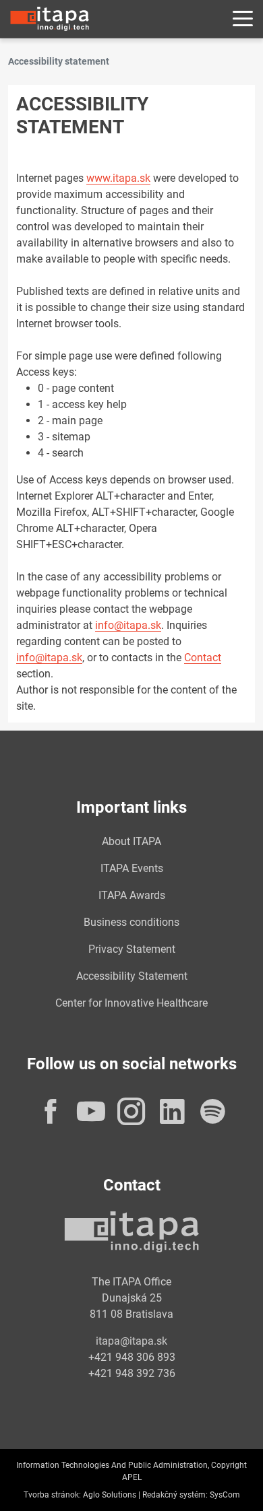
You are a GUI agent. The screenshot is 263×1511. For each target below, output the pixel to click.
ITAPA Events (131, 868)
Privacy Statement (131, 949)
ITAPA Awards (131, 895)
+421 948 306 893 (131, 1357)
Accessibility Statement (131, 976)
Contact (202, 657)
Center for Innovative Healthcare (131, 1003)
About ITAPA (131, 841)
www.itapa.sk (118, 178)
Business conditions (131, 922)
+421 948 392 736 (131, 1373)
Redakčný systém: (175, 1495)
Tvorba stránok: (52, 1495)
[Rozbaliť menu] (243, 19)
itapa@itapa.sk (131, 1341)
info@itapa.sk (128, 625)
